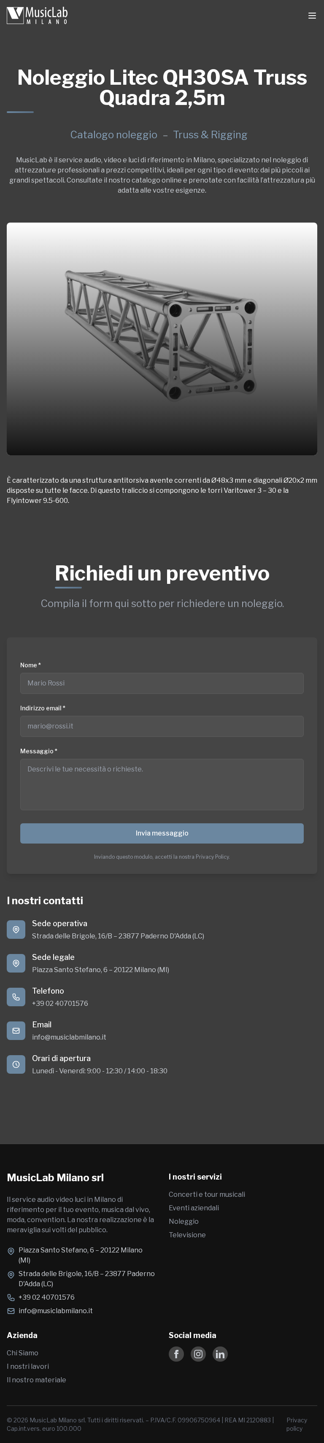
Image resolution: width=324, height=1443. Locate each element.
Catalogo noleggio (113, 135)
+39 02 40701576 (60, 1004)
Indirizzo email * (42, 708)
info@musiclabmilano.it (69, 1037)
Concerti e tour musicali (207, 1194)
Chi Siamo (22, 1353)
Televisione (187, 1235)
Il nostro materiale (36, 1380)
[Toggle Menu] (312, 16)
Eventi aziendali (194, 1208)
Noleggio (184, 1221)
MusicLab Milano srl (55, 1178)
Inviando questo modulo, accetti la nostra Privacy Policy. (162, 857)
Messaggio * (38, 751)
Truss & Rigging (210, 135)
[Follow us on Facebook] (176, 1354)
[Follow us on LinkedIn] (220, 1354)
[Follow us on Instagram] (198, 1354)
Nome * (30, 665)
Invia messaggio (162, 833)
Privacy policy (296, 1424)
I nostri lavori (28, 1366)
